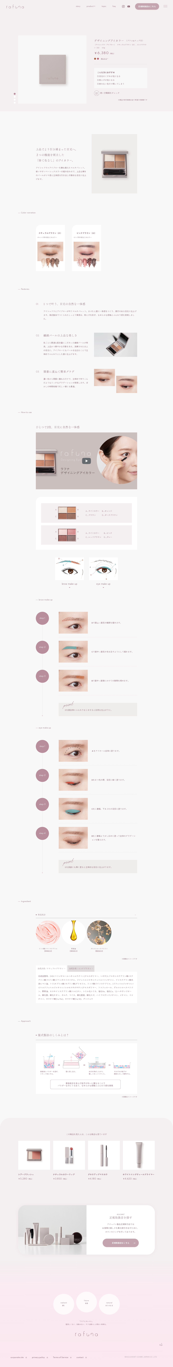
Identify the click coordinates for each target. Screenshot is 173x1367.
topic (104, 6)
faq (114, 6)
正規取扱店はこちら (147, 6)
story (78, 6)
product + (91, 6)
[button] (15, 94)
